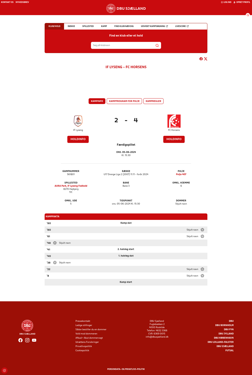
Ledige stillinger (83, 325)
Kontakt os (7, 2)
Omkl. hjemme (181, 183)
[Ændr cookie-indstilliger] (4, 370)
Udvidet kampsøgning (153, 26)
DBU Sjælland (225, 346)
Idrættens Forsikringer (87, 342)
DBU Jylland (226, 334)
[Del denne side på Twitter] (205, 59)
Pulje (181, 171)
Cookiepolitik (82, 351)
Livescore (180, 26)
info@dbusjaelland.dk (157, 337)
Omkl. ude (71, 201)
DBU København (224, 338)
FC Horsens (174, 130)
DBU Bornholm (224, 325)
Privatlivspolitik (83, 346)
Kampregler (153, 101)
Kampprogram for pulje (124, 101)
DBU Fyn (229, 330)
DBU (231, 321)
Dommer (181, 201)
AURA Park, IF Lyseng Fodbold (71, 186)
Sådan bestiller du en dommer (90, 330)
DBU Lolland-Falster (221, 342)
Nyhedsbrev (22, 2)
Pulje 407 (181, 174)
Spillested (70, 183)
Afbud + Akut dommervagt (89, 338)
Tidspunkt (126, 201)
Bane (126, 183)
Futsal (229, 351)
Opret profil (243, 2)
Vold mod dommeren (86, 334)
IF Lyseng (78, 130)
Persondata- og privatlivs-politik (126, 369)
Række (126, 171)
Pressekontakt (82, 321)
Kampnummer (70, 171)
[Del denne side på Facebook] (201, 59)
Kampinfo (97, 101)
